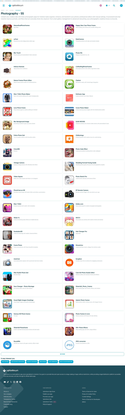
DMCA (84, 402)
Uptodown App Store (49, 391)
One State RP (8, 0)
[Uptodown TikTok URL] (8, 382)
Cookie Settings (86, 396)
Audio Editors (70, 0)
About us (6, 391)
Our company (7, 394)
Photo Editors (5, 361)
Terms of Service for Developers (91, 399)
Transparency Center (9, 399)
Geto (88, 0)
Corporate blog (8, 404)
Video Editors (43, 361)
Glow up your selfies (32, 361)
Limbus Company (16, 0)
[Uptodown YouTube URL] (5, 382)
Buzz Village (115, 0)
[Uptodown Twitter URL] (11, 382)
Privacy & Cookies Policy (89, 394)
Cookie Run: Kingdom (80, 0)
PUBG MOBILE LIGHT (106, 0)
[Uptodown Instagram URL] (14, 382)
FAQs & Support (47, 404)
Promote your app (48, 396)
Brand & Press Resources (10, 402)
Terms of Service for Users (89, 391)
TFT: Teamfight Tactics (59, 0)
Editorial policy (8, 396)
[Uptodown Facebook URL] (20, 382)
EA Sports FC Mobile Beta (46, 0)
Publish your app (47, 394)
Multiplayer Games (96, 0)
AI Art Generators (53, 361)
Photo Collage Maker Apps (66, 361)
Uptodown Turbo (49, 402)
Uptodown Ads (47, 399)
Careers (6, 407)
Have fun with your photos (17, 361)
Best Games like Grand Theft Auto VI (31, 0)
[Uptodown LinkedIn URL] (17, 382)
